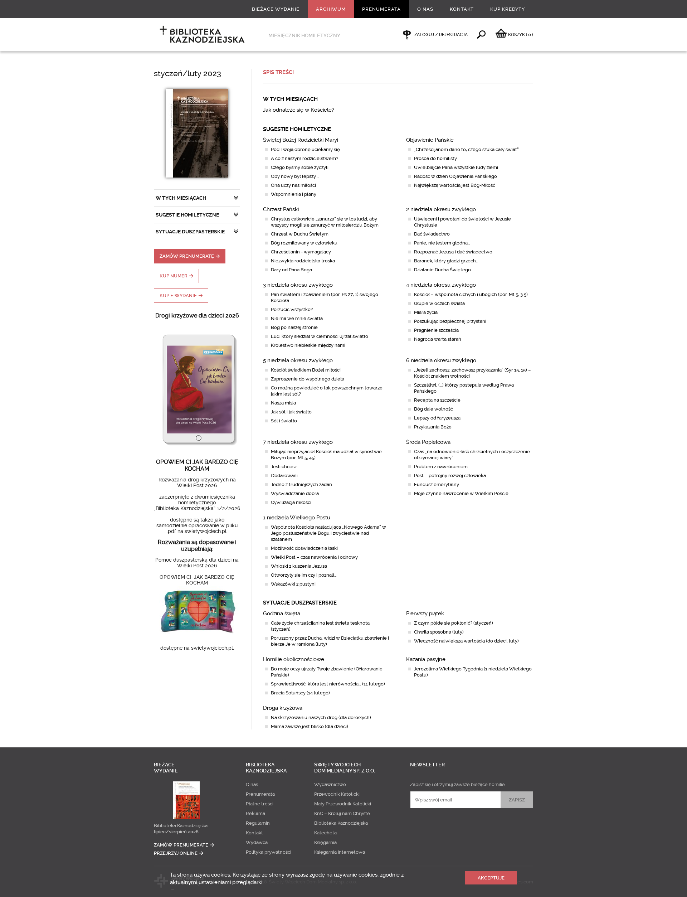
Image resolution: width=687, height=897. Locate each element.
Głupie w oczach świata (439, 303)
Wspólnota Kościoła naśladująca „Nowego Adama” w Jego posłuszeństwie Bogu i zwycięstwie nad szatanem (328, 533)
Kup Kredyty (507, 9)
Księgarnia (325, 842)
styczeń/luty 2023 (187, 73)
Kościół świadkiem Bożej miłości (306, 370)
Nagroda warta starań (437, 339)
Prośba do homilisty (435, 158)
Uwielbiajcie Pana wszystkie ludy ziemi (456, 167)
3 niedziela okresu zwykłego (298, 285)
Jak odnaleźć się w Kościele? (298, 110)
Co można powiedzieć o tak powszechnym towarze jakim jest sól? (327, 391)
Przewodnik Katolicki (337, 794)
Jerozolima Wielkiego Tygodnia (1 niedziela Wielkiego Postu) (473, 672)
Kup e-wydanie (178, 295)
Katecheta (325, 832)
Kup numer (173, 275)
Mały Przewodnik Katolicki (342, 803)
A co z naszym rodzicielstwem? (304, 158)
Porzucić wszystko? (292, 309)
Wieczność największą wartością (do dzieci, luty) (466, 641)
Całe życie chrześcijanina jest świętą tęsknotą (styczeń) (320, 626)
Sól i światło (284, 420)
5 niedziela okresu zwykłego (298, 360)
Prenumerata (381, 9)
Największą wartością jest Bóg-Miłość (454, 185)
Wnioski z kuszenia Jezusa (299, 566)
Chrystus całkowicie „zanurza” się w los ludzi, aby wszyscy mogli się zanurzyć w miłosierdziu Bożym (325, 222)
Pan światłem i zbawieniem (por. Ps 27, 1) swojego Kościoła (324, 297)
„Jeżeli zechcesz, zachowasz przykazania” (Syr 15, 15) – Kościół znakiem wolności (472, 373)
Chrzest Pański (281, 209)
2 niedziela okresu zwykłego (441, 209)
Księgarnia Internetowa (339, 852)
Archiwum (331, 9)
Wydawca (257, 842)
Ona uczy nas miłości (293, 185)
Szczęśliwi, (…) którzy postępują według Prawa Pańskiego (464, 388)
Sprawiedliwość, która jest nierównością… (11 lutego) (328, 684)
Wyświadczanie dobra (295, 493)
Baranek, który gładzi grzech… (446, 260)
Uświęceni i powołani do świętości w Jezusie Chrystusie (462, 222)
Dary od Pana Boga (291, 269)
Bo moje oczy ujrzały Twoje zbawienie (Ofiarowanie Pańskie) (327, 672)
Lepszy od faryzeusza (437, 418)
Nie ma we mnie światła (297, 318)
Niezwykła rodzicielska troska (303, 260)
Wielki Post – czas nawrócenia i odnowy (314, 557)
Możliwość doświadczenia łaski (304, 548)
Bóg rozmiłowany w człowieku (304, 243)
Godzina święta (281, 613)
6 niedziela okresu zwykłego (441, 360)
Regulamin (258, 823)
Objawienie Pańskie (430, 140)
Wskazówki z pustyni (293, 584)
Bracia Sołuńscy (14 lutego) (300, 692)
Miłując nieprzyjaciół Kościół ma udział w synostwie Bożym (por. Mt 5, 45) (326, 454)
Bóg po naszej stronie (294, 327)
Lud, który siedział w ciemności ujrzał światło (319, 336)
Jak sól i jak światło (291, 411)
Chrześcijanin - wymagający (301, 251)
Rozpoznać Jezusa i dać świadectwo (453, 251)
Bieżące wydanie (275, 9)
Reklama (255, 813)
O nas (425, 9)
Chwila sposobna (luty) (439, 632)
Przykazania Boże (433, 427)
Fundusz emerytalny (436, 484)
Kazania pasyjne (425, 659)
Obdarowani (284, 475)
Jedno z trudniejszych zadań (301, 484)
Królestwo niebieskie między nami (308, 345)
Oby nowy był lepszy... (295, 176)
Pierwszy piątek (425, 613)
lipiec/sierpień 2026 (176, 831)
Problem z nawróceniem (441, 466)
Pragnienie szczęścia (436, 330)
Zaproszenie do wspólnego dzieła (307, 379)
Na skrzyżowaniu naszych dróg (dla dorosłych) (321, 717)
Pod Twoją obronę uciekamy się (305, 149)
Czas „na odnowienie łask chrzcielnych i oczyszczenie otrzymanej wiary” (472, 454)
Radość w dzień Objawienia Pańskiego (455, 176)
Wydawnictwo (330, 784)
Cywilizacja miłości (291, 502)
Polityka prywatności (268, 852)
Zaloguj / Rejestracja (441, 34)
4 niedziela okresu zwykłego (441, 285)
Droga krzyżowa (282, 708)
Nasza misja (283, 403)
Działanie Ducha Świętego (442, 269)
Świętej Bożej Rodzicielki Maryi (300, 140)
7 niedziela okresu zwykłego (298, 442)
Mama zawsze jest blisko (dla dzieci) (309, 726)
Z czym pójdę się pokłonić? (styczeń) (453, 623)
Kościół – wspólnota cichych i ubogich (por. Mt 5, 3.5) (471, 294)
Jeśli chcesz (284, 466)
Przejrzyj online (176, 853)
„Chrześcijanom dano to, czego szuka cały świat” (466, 149)
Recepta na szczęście (437, 400)
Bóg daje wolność (433, 409)
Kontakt (462, 9)
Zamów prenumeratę (187, 256)
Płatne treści (259, 803)
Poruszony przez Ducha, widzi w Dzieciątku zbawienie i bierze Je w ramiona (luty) (330, 641)
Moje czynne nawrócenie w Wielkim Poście (461, 493)
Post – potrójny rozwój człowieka (450, 475)
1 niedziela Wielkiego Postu (296, 517)
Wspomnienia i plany (293, 194)
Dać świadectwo (432, 234)
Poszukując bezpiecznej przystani (450, 321)
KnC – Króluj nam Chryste (342, 813)
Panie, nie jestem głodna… (442, 243)
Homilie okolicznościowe (293, 659)
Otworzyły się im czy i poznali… (304, 575)
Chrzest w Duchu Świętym (299, 234)
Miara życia (426, 312)
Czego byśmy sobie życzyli (299, 167)
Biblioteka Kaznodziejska (181, 825)
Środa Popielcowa (428, 442)
